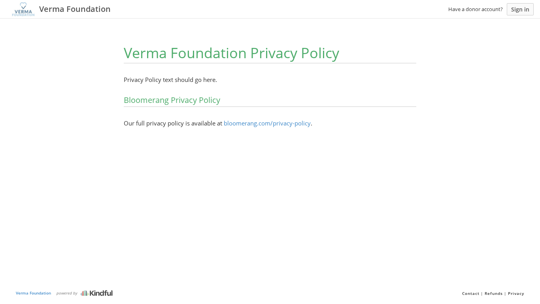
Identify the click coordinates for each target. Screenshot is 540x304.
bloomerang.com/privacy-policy (267, 123)
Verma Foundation (33, 293)
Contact (471, 293)
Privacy (516, 293)
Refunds (494, 293)
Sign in (520, 9)
